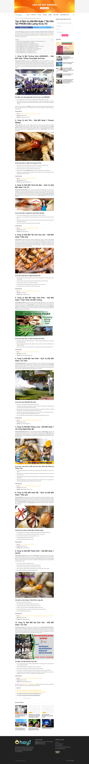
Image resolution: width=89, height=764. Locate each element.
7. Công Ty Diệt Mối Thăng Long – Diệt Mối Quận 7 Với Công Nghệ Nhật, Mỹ (28, 48)
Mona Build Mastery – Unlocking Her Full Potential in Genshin (47, 716)
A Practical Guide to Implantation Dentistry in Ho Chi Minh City (68, 57)
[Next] (35, 733)
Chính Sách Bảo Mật (58, 745)
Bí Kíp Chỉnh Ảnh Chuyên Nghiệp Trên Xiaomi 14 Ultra (34, 729)
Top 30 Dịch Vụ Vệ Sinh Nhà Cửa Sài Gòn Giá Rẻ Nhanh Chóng (29, 690)
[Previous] (33, 733)
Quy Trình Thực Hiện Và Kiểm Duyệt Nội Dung (62, 747)
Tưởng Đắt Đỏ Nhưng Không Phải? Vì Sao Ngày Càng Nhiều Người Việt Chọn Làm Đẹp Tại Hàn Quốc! (68, 81)
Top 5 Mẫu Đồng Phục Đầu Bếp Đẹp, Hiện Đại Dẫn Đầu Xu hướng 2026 (21, 716)
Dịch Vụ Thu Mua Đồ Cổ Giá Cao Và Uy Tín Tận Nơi (68, 74)
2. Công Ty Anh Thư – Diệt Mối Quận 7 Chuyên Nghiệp (25, 42)
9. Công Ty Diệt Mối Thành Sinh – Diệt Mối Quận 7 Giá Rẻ (25, 51)
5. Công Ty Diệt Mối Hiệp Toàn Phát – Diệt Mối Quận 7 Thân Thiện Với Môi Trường (29, 46)
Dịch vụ (19, 18)
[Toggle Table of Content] (51, 40)
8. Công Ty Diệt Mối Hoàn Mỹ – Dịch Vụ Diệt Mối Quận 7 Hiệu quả (27, 50)
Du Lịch (28, 14)
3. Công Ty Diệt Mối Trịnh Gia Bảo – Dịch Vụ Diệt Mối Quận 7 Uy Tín (27, 43)
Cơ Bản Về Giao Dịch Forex (47, 728)
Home (16, 18)
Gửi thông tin (65, 35)
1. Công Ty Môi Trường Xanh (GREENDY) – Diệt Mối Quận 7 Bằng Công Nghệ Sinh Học (30, 41)
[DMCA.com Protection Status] (57, 752)
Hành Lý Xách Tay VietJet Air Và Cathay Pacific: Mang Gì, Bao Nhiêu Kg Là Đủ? (64, 52)
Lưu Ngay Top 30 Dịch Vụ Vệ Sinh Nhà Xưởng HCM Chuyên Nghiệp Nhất (31, 692)
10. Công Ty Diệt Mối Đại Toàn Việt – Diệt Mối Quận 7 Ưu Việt (26, 52)
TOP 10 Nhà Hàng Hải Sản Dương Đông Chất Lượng (20, 729)
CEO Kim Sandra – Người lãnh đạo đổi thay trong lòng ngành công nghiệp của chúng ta (34, 716)
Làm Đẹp (50, 14)
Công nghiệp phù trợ (64, 14)
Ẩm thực (39, 14)
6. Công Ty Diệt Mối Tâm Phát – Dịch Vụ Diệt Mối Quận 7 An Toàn (27, 47)
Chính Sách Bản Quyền (59, 743)
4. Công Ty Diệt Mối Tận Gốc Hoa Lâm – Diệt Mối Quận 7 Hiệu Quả (27, 45)
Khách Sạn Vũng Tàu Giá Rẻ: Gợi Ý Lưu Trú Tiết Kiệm (68, 63)
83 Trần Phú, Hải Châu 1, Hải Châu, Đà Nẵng (45, 741)
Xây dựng (45, 14)
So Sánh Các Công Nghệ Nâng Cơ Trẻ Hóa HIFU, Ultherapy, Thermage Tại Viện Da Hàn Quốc (68, 70)
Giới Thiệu (57, 742)
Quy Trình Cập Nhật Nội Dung (60, 748)
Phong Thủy (33, 14)
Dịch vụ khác (56, 14)
